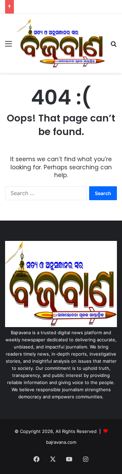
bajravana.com (61, 442)
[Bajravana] (61, 43)
